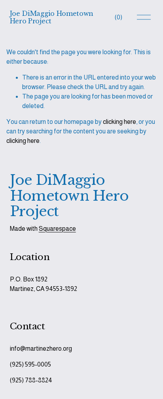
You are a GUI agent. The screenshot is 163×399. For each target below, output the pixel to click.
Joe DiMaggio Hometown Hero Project (51, 17)
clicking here (119, 121)
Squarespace (57, 228)
